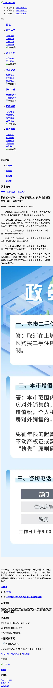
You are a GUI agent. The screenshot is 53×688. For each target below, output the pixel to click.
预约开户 (10, 58)
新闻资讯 (10, 106)
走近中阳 (10, 30)
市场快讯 (10, 112)
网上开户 (10, 53)
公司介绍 (10, 39)
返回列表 (4, 587)
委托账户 (10, 144)
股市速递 (10, 118)
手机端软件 (11, 98)
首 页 (8, 24)
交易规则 (10, 70)
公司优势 (10, 42)
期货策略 (10, 115)
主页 (3, 192)
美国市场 (10, 81)
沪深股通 (10, 78)
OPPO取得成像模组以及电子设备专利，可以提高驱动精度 (24, 597)
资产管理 (10, 141)
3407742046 (20, 13)
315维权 (8, 592)
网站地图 (26, 654)
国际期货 (10, 121)
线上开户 (10, 61)
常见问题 (10, 138)
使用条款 (15, 654)
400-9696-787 (21, 8)
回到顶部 (5, 686)
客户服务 (10, 129)
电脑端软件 (11, 95)
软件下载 (10, 89)
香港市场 (10, 75)
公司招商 (10, 45)
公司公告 (10, 36)
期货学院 (10, 135)
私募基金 (10, 146)
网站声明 (5, 654)
